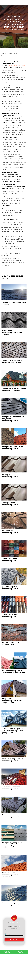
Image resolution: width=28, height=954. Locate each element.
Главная (3, 53)
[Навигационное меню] (25, 2)
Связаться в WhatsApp (7, 952)
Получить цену (14, 939)
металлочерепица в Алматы (18, 65)
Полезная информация (11, 53)
